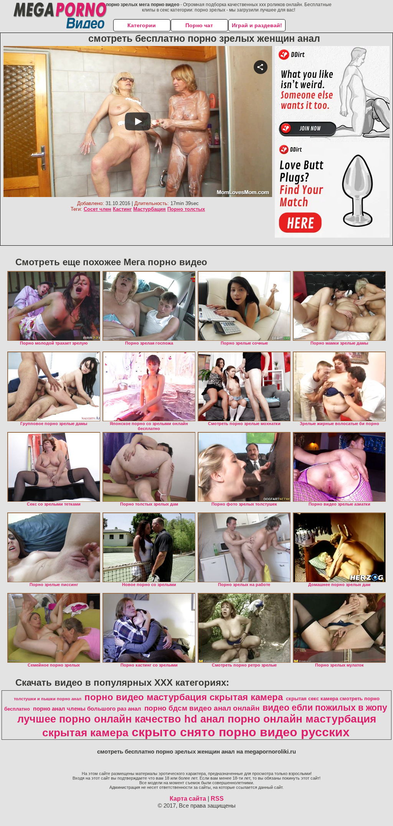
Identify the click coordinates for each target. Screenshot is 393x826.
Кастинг (122, 209)
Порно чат (199, 25)
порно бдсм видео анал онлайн (201, 708)
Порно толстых (186, 209)
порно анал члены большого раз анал (87, 709)
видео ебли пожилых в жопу (325, 708)
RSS (217, 798)
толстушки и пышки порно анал (47, 698)
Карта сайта (188, 798)
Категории (141, 25)
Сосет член (97, 209)
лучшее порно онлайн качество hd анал (121, 719)
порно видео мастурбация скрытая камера (183, 697)
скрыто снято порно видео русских (241, 732)
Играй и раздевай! (257, 25)
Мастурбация (149, 209)
